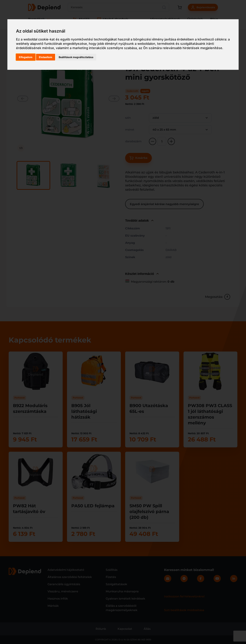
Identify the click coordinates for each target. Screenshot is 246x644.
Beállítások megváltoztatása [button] (76, 57)
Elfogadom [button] (25, 57)
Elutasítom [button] (45, 57)
